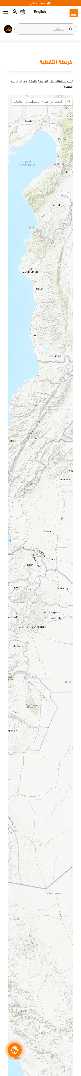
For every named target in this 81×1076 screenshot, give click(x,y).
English (40, 12)
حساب (13, 11)
